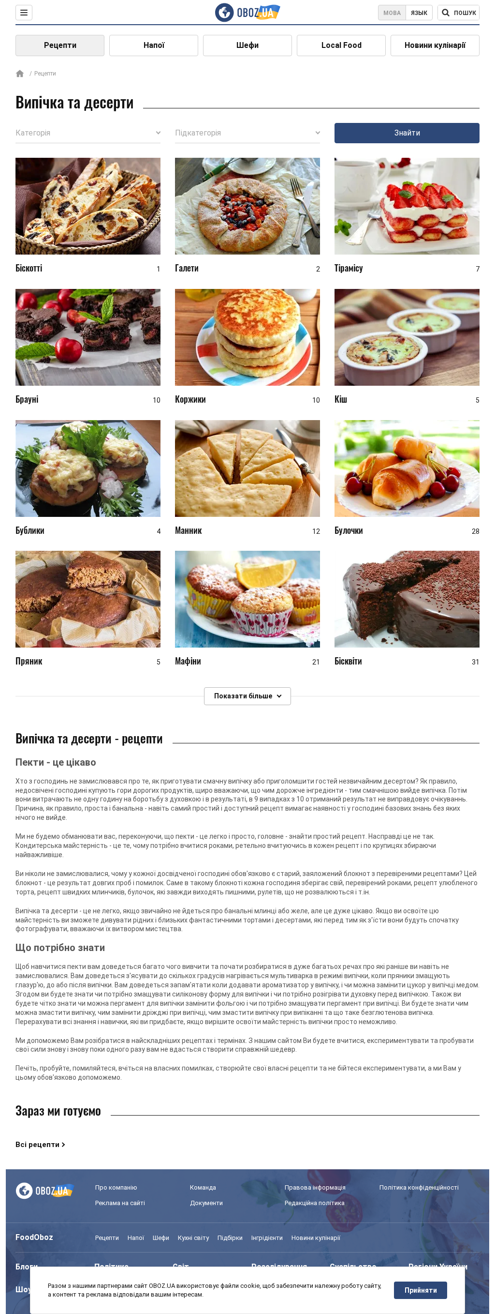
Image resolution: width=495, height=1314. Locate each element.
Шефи (247, 45)
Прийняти (421, 1290)
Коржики (190, 399)
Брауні (26, 399)
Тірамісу (349, 267)
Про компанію (116, 1187)
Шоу (23, 1289)
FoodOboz (34, 1237)
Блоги (26, 1266)
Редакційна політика (315, 1203)
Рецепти (60, 45)
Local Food (341, 45)
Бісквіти (348, 660)
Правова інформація (315, 1187)
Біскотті (28, 267)
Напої (154, 45)
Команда (203, 1187)
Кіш (341, 399)
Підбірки (230, 1237)
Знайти (407, 132)
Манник (188, 530)
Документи (206, 1203)
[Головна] (20, 74)
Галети (187, 267)
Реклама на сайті (120, 1203)
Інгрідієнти (267, 1237)
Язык (419, 13)
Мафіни (188, 660)
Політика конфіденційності (419, 1187)
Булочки (349, 530)
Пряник (28, 660)
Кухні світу (193, 1237)
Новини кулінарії (435, 45)
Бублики (29, 530)
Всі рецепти (37, 1144)
